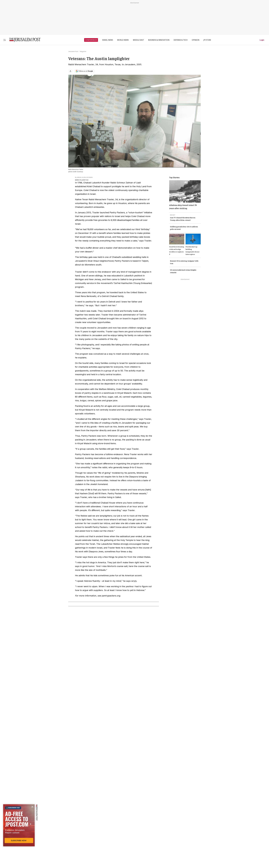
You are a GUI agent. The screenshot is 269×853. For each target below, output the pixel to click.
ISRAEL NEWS (107, 40)
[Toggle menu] (4, 40)
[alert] (19, 829)
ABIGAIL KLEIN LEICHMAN (85, 177)
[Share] (70, 71)
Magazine (83, 51)
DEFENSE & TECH (181, 40)
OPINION (195, 40)
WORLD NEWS (123, 40)
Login (262, 40)
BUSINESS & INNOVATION (158, 40)
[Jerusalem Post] (23, 40)
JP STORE (207, 40)
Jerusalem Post (73, 51)
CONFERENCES (91, 40)
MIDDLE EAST (138, 40)
